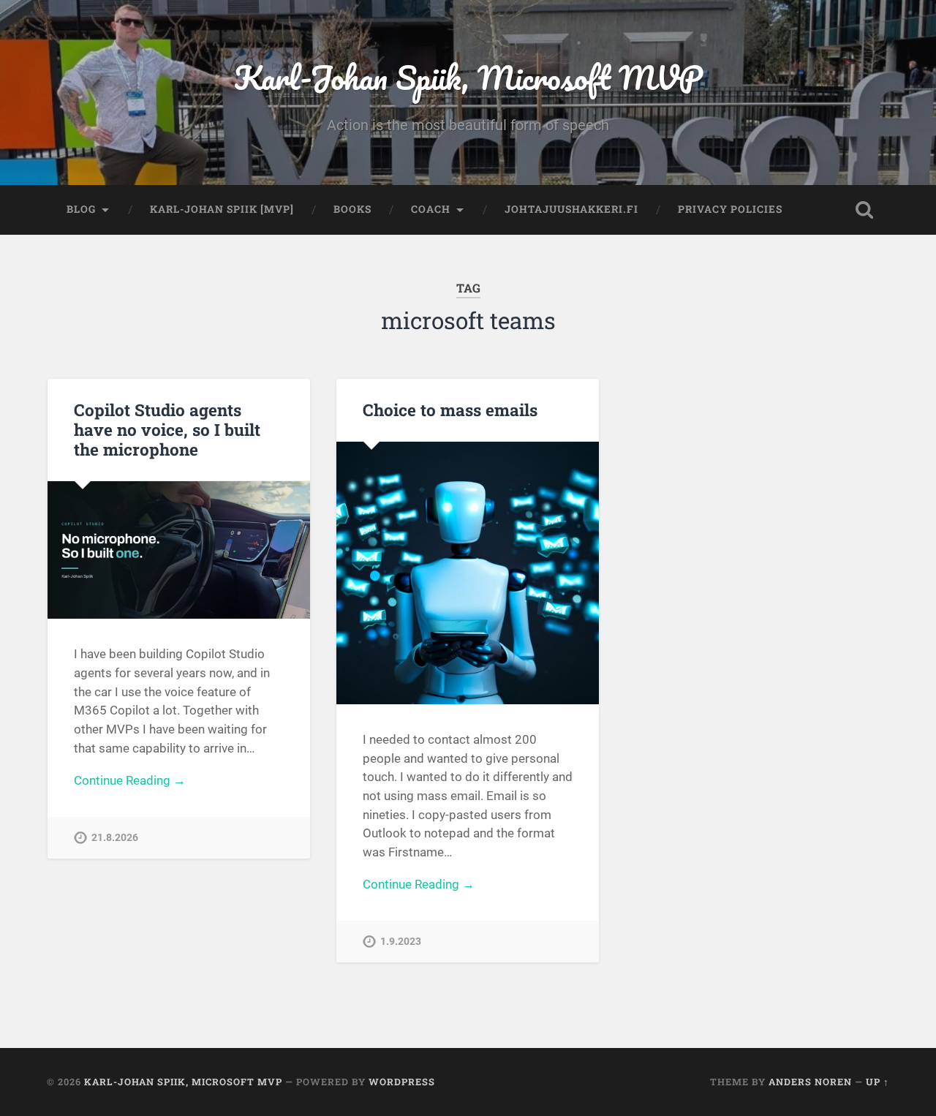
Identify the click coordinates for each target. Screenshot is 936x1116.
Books (352, 209)
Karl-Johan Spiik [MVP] (222, 209)
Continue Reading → (130, 780)
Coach (430, 209)
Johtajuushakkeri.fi (571, 209)
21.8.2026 (114, 838)
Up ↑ (877, 1081)
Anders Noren (810, 1081)
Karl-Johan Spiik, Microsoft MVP (468, 77)
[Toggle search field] (864, 210)
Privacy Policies (730, 209)
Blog (81, 209)
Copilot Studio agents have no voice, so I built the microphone (167, 429)
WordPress (402, 1081)
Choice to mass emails (450, 410)
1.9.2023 (400, 941)
